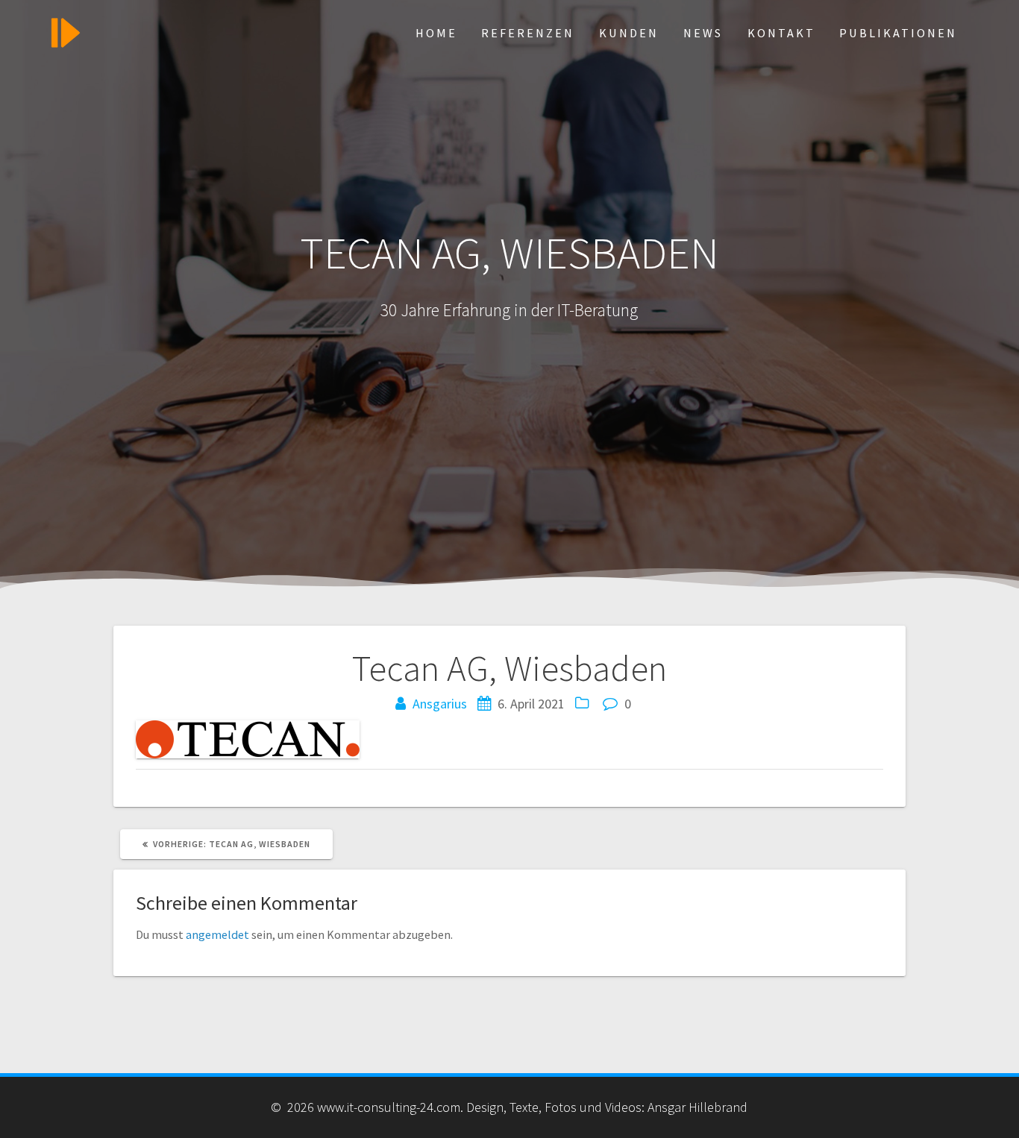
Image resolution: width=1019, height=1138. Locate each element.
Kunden (629, 32)
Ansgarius (440, 703)
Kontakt (781, 32)
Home (436, 32)
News (703, 32)
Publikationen (898, 32)
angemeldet (217, 934)
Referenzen (527, 32)
